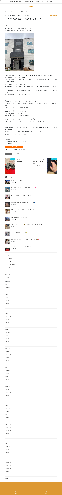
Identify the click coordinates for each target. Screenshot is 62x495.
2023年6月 (8, 405)
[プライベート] (10, 164)
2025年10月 (8, 316)
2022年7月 (8, 440)
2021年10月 (8, 468)
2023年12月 (8, 386)
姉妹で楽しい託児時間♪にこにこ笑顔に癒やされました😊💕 (25, 239)
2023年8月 (8, 398)
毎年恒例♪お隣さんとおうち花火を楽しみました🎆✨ (23, 202)
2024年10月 (8, 354)
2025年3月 (8, 338)
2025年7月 (8, 326)
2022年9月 (8, 433)
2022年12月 (8, 424)
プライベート (8, 261)
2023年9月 (8, 395)
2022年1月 (8, 459)
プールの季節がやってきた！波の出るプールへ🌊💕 (23, 187)
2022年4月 (8, 449)
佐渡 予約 (46, 493)
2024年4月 (8, 373)
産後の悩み (8, 267)
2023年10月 (8, 392)
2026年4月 (8, 297)
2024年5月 (8, 370)
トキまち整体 (53, 15)
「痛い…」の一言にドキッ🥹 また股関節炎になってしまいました (26, 224)
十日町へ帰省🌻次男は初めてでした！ (20, 180)
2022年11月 (8, 427)
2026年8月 (8, 284)
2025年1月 (8, 345)
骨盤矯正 (7, 277)
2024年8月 (8, 360)
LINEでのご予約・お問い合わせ (14, 147)
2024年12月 (8, 348)
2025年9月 (8, 319)
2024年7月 (8, 364)
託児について (8, 274)
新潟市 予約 (16, 493)
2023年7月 (8, 402)
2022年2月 (8, 456)
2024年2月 (8, 379)
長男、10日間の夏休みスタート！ (19, 217)
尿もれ (8, 271)
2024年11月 (8, 351)
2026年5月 (8, 294)
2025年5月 (8, 332)
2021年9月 (8, 471)
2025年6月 (8, 329)
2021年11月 (8, 465)
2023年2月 (8, 417)
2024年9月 (8, 357)
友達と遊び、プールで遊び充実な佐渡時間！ (21, 247)
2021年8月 (8, 475)
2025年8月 (8, 322)
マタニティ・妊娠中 (10, 264)
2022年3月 (8, 452)
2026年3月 (8, 300)
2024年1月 (8, 383)
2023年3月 (8, 414)
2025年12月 (8, 310)
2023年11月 (8, 389)
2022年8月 (8, 437)
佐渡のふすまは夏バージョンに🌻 (19, 232)
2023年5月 (8, 408)
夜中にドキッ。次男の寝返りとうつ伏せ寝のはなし (23, 210)
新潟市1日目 (20, 161)
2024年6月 (8, 367)
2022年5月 (8, 446)
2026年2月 (8, 303)
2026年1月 (8, 307)
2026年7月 (8, 287)
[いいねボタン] (6, 25)
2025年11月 (8, 313)
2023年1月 (8, 421)
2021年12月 (8, 462)
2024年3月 (8, 376)
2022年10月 (8, 430)
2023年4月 (8, 411)
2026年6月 (8, 291)
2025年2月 (8, 341)
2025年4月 (8, 335)
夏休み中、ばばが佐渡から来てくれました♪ (21, 195)
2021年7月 (8, 478)
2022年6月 (8, 443)
